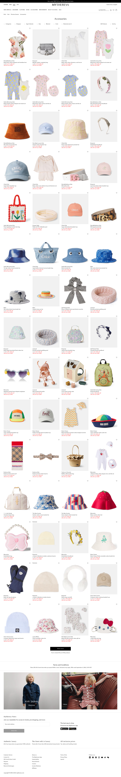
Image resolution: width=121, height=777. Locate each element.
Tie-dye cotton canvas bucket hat (12, 268)
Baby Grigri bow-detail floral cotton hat (13, 350)
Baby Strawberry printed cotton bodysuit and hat (74, 432)
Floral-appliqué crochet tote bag (12, 227)
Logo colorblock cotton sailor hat (98, 432)
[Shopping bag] (116, 9)
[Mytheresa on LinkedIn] (90, 757)
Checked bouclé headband (97, 350)
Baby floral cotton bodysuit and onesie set (100, 62)
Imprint (62, 759)
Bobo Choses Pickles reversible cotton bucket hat (102, 556)
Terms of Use (63, 755)
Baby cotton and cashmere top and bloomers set (45, 185)
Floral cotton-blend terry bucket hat (70, 144)
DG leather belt (65, 185)
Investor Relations (36, 766)
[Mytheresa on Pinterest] (96, 757)
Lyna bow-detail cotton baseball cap (99, 185)
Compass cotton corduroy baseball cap (100, 597)
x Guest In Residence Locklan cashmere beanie (44, 556)
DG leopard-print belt (95, 227)
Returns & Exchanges (9, 766)
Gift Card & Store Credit (10, 759)
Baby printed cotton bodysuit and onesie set (15, 103)
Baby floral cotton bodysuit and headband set (15, 62)
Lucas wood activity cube (68, 391)
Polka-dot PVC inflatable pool (40, 227)
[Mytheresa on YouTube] (102, 757)
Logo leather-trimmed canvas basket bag (43, 268)
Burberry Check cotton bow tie (40, 473)
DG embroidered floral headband (98, 103)
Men (10, 4)
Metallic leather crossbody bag (40, 62)
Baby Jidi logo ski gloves (10, 597)
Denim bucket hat (66, 268)
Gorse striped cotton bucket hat (69, 515)
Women (6, 4)
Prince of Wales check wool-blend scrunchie (72, 309)
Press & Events (35, 761)
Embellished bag (8, 556)
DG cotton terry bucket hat (10, 144)
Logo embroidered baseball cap (70, 227)
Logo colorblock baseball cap (11, 432)
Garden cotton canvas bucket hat (41, 515)
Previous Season (15, 14)
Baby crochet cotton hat (96, 515)
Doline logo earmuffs (67, 597)
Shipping (6, 763)
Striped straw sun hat (38, 309)
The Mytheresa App (37, 757)
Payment (6, 761)
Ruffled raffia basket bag (68, 473)
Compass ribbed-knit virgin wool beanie (14, 638)
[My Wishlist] (113, 10)
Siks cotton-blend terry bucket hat (98, 268)
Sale (8, 14)
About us (34, 755)
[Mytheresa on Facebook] (93, 757)
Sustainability (35, 759)
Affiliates (34, 768)
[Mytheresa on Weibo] (105, 757)
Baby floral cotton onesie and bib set (42, 103)
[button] (99, 9)
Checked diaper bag (9, 515)
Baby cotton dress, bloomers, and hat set (72, 62)
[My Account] (111, 9)
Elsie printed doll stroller (39, 391)
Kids (14, 4)
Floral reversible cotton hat (39, 638)
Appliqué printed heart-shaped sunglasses (14, 391)
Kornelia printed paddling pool (98, 309)
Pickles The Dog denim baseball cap (42, 432)
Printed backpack (94, 391)
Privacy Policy (63, 757)
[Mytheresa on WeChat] (108, 757)
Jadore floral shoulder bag (68, 350)
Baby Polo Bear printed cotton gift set (71, 638)
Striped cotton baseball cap (39, 144)
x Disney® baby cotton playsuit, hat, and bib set (102, 473)
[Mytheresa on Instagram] (99, 757)
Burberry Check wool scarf (10, 473)
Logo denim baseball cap (10, 185)
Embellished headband (96, 144)
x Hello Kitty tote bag (95, 638)
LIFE (18, 4)
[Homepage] (60, 5)
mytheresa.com (20, 772)
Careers (34, 763)
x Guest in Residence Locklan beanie (42, 597)
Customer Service (8, 755)
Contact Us (6, 757)
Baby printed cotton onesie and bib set (71, 103)
